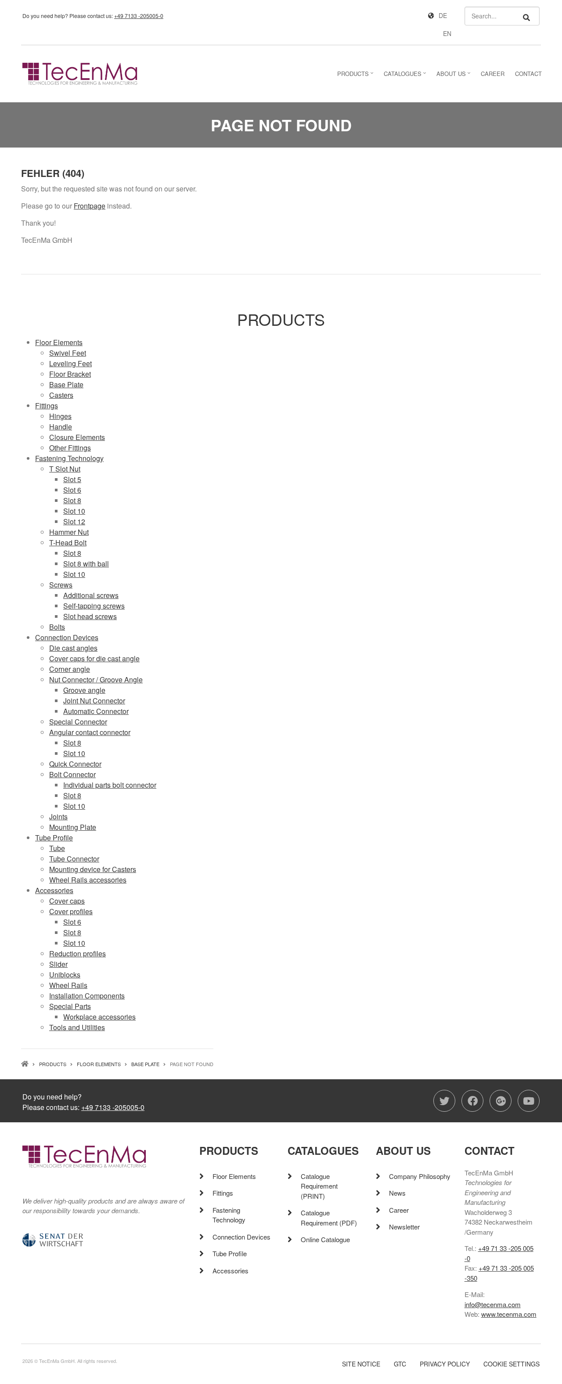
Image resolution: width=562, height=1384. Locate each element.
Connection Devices (66, 637)
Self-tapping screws (94, 606)
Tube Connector (74, 859)
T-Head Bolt (67, 542)
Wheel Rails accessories (87, 880)
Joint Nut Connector (94, 701)
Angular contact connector (89, 732)
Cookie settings (511, 1364)
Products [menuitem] (356, 76)
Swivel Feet (67, 353)
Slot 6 (72, 490)
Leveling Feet (70, 363)
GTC (400, 1364)
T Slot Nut (64, 469)
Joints (58, 816)
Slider (58, 964)
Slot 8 (72, 500)
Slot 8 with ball (86, 564)
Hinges (60, 416)
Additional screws (91, 595)
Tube (57, 848)
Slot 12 (74, 521)
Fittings (46, 405)
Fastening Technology (69, 458)
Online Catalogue (325, 1239)
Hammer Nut (69, 532)
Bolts (57, 627)
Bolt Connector (72, 774)
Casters (61, 395)
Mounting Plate (72, 827)
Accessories (54, 890)
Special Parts (70, 1006)
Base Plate (66, 384)
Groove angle (84, 690)
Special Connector (78, 722)
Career (399, 1210)
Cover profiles (71, 911)
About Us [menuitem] (454, 76)
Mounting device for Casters (92, 869)
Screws (60, 585)
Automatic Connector (96, 711)
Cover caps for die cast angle (94, 658)
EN (447, 33)
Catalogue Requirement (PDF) (329, 1217)
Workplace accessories (99, 1017)
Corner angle (69, 669)
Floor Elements (59, 342)
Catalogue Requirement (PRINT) (319, 1185)
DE (443, 15)
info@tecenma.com (493, 1304)
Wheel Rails (68, 985)
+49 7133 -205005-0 (138, 15)
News (397, 1192)
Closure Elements (77, 437)
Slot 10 (74, 511)
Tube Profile (54, 838)
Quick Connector (75, 764)
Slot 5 (72, 479)
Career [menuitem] (492, 73)
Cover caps (67, 901)
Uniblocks (64, 975)
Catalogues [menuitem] (406, 76)
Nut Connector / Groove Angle (96, 679)
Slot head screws (90, 616)
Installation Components (87, 996)
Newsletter (404, 1226)
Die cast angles (73, 648)
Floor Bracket (70, 374)
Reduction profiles (77, 953)
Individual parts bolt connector (109, 785)
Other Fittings (70, 448)
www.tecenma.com (509, 1314)
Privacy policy (445, 1364)
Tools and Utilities (77, 1027)
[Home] (79, 73)
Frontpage (89, 206)
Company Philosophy (419, 1176)
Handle (60, 427)
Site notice (361, 1364)
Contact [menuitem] (528, 73)
